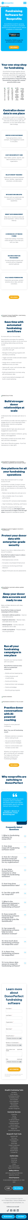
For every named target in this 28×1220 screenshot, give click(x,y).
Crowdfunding (14, 1147)
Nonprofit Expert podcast (14, 1130)
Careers (14, 1164)
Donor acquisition (14, 1099)
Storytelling (14, 1092)
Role (7, 1059)
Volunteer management (14, 1108)
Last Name (8, 1015)
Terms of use (14, 1160)
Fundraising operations (14, 1123)
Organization (9, 1022)
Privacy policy (14, 1158)
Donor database (14, 1148)
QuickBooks (14, 1141)
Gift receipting (14, 1105)
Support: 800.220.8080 (14, 1168)
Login (8, 1188)
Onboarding (14, 1114)
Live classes (14, 1118)
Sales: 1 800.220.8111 (14, 1166)
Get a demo (14, 47)
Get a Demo (18, 1188)
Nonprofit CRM (14, 1136)
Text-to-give (14, 1138)
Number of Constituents (12, 1042)
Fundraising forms (14, 1140)
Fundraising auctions (14, 1097)
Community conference (14, 1126)
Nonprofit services (14, 1121)
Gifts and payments (14, 1106)
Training (14, 1116)
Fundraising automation (14, 1096)
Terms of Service (18, 1200)
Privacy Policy (9, 1200)
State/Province (10, 1035)
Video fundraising (14, 1103)
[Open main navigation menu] (24, 3)
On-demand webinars (14, 1119)
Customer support (14, 1125)
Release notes (14, 1128)
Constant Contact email (14, 1145)
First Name (8, 1008)
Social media (14, 1143)
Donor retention (14, 1094)
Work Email (8, 1029)
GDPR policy (14, 1162)
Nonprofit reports (14, 1150)
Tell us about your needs (10, 1050)
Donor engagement (14, 1101)
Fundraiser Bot (14, 1152)
